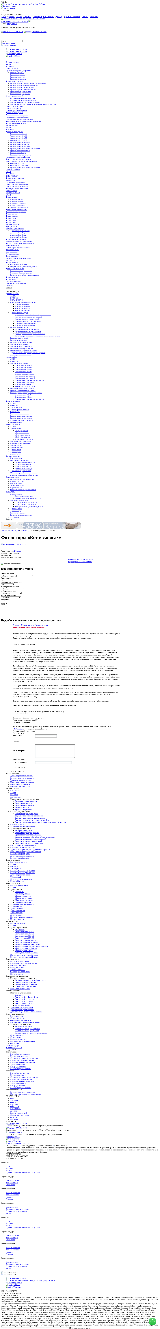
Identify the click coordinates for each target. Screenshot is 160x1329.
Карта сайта (10, 1185)
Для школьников (12, 245)
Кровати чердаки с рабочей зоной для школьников (28, 83)
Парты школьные (12, 256)
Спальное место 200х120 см (26, 984)
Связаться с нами (12, 1180)
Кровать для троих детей (14, 106)
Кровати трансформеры (14, 108)
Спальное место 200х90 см (25, 982)
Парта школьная (16, 974)
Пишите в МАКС (39, 32)
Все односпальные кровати (26, 801)
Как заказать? (48, 17)
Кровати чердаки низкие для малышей (24, 85)
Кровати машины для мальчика (17, 184)
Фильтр (9, 288)
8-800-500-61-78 (7, 22)
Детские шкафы (11, 197)
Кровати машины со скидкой (22, 778)
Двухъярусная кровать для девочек (22, 98)
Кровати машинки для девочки (17, 186)
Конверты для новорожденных (16, 283)
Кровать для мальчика (18, 79)
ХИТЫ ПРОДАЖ (12, 68)
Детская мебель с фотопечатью (16, 210)
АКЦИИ (8, 64)
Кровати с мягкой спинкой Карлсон (18, 159)
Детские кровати (12, 62)
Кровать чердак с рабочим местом (18, 248)
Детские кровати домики (14, 113)
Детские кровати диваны (14, 132)
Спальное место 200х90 (18, 140)
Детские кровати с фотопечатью (17, 115)
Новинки (14, 795)
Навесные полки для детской (16, 212)
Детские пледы (11, 279)
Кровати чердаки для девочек (27, 833)
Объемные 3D (10, 180)
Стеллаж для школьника (20, 972)
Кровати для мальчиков (24, 805)
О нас (4, 17)
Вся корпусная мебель (19, 885)
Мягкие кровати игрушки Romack (18, 157)
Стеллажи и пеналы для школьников (18, 258)
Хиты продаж (15, 797)
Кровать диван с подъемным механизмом (25, 149)
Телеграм (17, 1141)
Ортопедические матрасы (19, 264)
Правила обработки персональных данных (23, 1173)
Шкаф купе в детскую (18, 203)
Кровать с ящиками (17, 73)
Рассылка (9, 1199)
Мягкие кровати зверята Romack (17, 117)
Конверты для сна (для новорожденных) (24, 275)
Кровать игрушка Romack (20, 1069)
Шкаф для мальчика (17, 201)
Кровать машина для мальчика (22, 1062)
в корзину (5, 600)
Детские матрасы (12, 262)
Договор (59, 17)
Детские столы (11, 218)
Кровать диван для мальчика (20, 144)
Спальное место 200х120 (19, 165)
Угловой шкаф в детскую (19, 208)
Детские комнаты (13, 224)
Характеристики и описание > (80, 562)
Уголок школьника (12, 254)
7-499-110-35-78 (20, 52)
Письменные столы (12, 250)
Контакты (94, 17)
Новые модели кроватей (20, 784)
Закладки (9, 1197)
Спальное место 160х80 (18, 136)
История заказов (12, 1195)
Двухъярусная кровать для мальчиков (23, 100)
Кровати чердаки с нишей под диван (23, 89)
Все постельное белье (23, 1027)
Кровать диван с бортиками (20, 151)
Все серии (19, 995)
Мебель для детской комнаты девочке (19, 241)
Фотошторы (10, 285)
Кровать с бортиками (17, 75)
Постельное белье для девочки (21, 273)
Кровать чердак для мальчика (20, 92)
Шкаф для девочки (17, 199)
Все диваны (19, 930)
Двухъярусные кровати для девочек (29, 816)
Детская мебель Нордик (18, 233)
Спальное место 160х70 (18, 134)
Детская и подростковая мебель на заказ (20, 243)
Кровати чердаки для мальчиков (28, 835)
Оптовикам (37, 17)
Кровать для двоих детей (14, 96)
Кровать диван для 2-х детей (20, 146)
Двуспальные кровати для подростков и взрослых (23, 121)
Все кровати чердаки (23, 831)
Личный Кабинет (13, 1193)
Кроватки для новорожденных (16, 111)
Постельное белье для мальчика (21, 271)
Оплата (19, 17)
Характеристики (27, 625)
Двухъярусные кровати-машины (17, 189)
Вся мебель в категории (19, 961)
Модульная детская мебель (15, 229)
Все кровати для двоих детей (26, 814)
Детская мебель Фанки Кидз (20, 231)
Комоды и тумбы (11, 252)
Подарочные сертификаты (16, 1211)
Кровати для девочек (23, 803)
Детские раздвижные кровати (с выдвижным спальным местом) (33, 104)
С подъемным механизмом (15, 182)
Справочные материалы (20, 1115)
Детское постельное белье (15, 269)
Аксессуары (10, 260)
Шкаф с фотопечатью (17, 205)
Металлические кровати (20, 989)
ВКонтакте (14, 1139)
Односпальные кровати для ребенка (18, 71)
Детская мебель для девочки (21, 1008)
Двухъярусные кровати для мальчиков (30, 818)
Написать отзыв (41, 625)
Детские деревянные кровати (16, 123)
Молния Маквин (11, 191)
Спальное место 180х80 (18, 138)
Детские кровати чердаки (15, 81)
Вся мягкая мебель (17, 923)
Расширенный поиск (14, 1048)
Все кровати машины (18, 862)
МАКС (17, 56)
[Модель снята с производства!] (14, 544)
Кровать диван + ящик (18, 153)
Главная (4, 531)
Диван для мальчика (18, 1064)
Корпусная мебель (13, 193)
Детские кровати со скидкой (21, 776)
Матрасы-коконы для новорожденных (25, 1094)
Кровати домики (17, 824)
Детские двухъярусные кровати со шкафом (25, 102)
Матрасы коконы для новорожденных (23, 267)
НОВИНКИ (10, 66)
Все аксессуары (16, 1016)
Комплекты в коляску (13, 281)
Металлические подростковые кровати (19, 119)
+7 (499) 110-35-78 (21, 22)
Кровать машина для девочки (22, 1081)
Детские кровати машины (15, 178)
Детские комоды (11, 214)
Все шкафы (19, 892)
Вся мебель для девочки (19, 1073)
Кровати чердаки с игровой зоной (22, 87)
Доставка (11, 17)
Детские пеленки (12, 277)
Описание (17, 625)
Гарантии (27, 17)
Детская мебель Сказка (18, 235)
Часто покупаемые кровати (21, 780)
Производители (12, 1207)
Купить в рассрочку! (72, 17)
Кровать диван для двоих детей (27, 944)
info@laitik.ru (12, 24)
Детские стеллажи (12, 216)
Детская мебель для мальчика (16, 239)
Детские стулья (11, 222)
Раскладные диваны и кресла (20, 155)
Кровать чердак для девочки (20, 94)
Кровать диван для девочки (20, 142)
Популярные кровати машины (22, 782)
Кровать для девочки (17, 77)
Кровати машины (13, 170)
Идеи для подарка (12, 226)
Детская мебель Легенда (18, 237)
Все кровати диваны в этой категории (30, 980)
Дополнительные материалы (17, 1209)
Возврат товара (12, 1183)
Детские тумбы (11, 220)
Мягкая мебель (11, 125)
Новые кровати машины (20, 786)
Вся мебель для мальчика (20, 1054)
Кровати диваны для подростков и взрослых (21, 161)
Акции (13, 793)
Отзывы (85, 17)
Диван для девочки (18, 1083)
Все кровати (15, 791)
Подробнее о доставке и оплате (80, 560)
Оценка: (16, 741)
